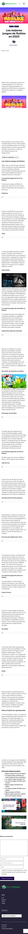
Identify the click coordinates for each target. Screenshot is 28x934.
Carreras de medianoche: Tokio (13, 557)
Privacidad (4, 925)
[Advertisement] (14, 67)
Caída (18, 695)
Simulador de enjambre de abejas (12, 391)
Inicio (3, 897)
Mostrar (16, 157)
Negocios (4, 899)
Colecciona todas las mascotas (10, 352)
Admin (15, 45)
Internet (3, 903)
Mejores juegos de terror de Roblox (15, 773)
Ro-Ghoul (8, 649)
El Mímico (4, 211)
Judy (13, 253)
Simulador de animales (16, 437)
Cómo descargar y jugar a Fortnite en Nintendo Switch (9, 806)
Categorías (4, 913)
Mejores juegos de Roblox (12, 792)
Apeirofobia (23, 297)
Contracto (4, 926)
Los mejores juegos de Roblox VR (15, 779)
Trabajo (3, 901)
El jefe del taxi (6, 479)
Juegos (11, 26)
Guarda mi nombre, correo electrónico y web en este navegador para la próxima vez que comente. (14, 872)
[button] (19, 4)
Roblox (16, 26)
